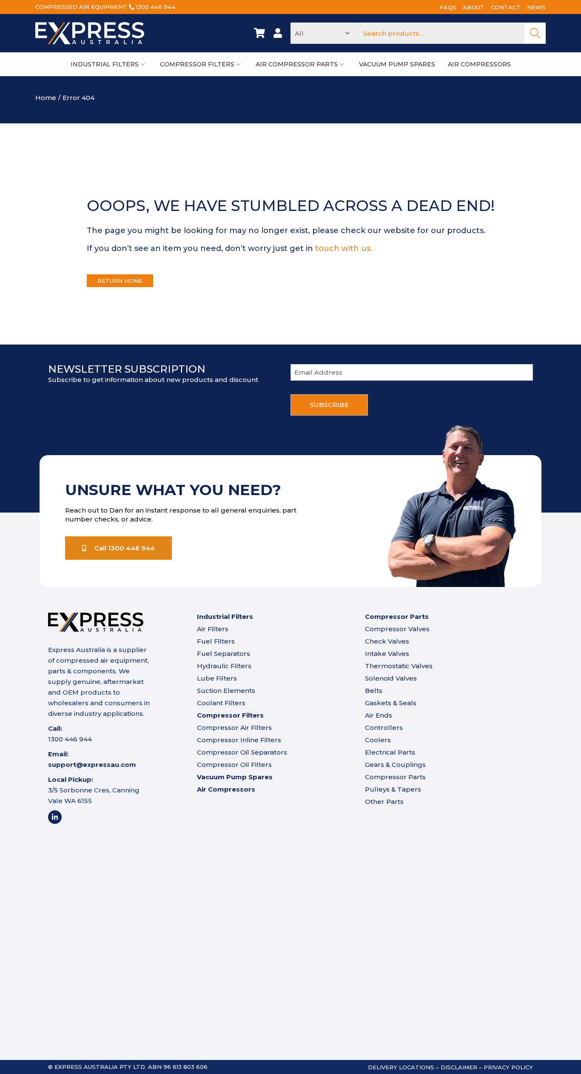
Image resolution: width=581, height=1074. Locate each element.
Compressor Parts (395, 777)
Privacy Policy (508, 1067)
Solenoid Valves (391, 678)
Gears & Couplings (395, 765)
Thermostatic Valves (399, 666)
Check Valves (387, 641)
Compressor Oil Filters (234, 765)
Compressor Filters (230, 715)
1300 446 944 (155, 6)
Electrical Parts (390, 752)
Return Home (119, 280)
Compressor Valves (397, 629)
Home (45, 98)
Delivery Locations (401, 1067)
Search (535, 33)
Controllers (384, 728)
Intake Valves (387, 654)
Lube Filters (217, 678)
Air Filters (212, 629)
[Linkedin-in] (55, 817)
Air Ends (378, 715)
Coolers (378, 740)
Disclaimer (459, 1067)
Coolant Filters (221, 703)
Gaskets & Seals (390, 703)
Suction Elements (226, 691)
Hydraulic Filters (224, 666)
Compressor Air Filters (234, 728)
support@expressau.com (92, 765)
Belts (373, 691)
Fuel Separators (223, 654)
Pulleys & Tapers (393, 789)
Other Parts (384, 802)
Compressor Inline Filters (239, 740)
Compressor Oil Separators (242, 752)
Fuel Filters (216, 641)
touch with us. (343, 248)
